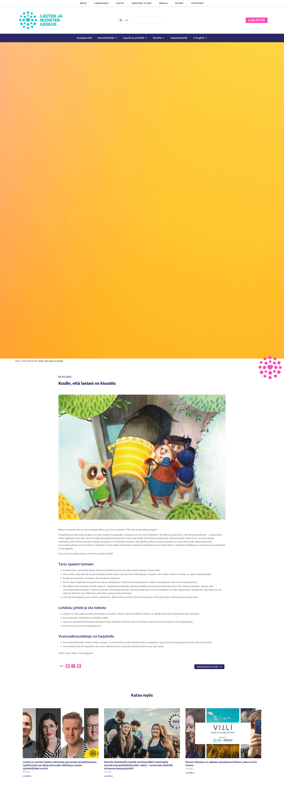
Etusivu (18, 361)
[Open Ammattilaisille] (116, 38)
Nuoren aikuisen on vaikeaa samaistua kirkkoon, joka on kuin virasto (221, 763)
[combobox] (142, 20)
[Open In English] (206, 38)
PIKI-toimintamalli (30, 361)
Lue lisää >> (27, 776)
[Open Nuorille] (163, 38)
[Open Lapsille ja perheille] (146, 38)
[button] (68, 666)
